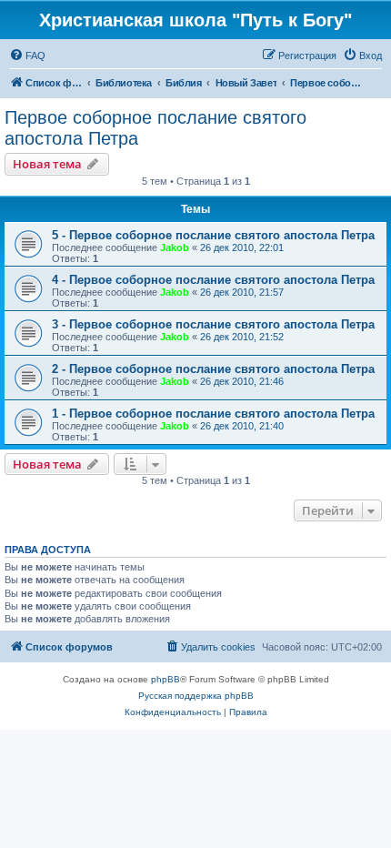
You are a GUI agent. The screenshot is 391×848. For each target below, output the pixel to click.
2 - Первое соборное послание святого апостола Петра (213, 369)
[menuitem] (27, 55)
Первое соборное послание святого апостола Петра (155, 127)
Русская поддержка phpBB (196, 696)
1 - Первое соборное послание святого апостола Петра (213, 413)
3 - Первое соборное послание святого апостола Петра (213, 324)
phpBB (165, 679)
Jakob (174, 247)
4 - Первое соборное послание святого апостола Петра (213, 280)
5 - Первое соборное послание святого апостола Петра (213, 235)
